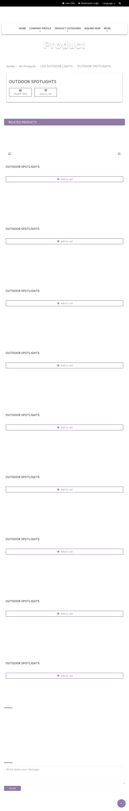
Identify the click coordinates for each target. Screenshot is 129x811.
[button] (121, 803)
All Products (27, 66)
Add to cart (46, 93)
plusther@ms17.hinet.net (24, 741)
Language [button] (108, 3)
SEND (12, 788)
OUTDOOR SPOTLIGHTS (94, 66)
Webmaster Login (90, 3)
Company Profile (40, 28)
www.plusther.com (19, 746)
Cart (69, 3)
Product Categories (68, 28)
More (107, 28)
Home (22, 28)
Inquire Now (92, 28)
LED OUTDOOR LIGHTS (56, 66)
